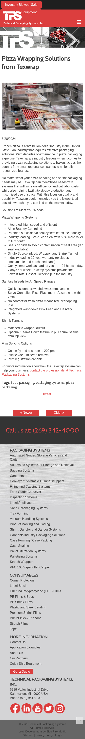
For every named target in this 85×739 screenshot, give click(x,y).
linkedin (26, 708)
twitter (48, 708)
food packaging (22, 382)
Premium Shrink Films (25, 612)
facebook (15, 708)
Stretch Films (19, 623)
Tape (13, 629)
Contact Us (18, 642)
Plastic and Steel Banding (28, 607)
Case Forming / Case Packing (31, 540)
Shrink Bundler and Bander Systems (35, 529)
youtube (37, 708)
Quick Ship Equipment (25, 663)
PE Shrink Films (21, 602)
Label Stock (18, 585)
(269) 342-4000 (56, 430)
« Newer (26, 412)
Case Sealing (19, 545)
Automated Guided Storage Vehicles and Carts (38, 457)
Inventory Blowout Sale (21, 4)
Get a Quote (21, 671)
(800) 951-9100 (31, 698)
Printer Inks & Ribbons (25, 618)
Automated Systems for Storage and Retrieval (42, 465)
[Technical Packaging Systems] (24, 18)
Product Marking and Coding (30, 524)
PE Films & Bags (22, 596)
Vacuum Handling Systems (29, 518)
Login (58, 735)
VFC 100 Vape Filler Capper (30, 567)
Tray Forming (19, 513)
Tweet (46, 394)
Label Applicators (22, 502)
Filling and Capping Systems (30, 486)
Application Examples (25, 647)
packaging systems (50, 382)
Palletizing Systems (24, 556)
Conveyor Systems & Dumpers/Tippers (37, 481)
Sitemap (28, 735)
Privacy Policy (44, 735)
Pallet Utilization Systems (28, 551)
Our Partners (19, 658)
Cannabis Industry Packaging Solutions (37, 535)
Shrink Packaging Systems (29, 508)
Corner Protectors (22, 580)
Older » (59, 412)
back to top (79, 720)
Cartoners (17, 475)
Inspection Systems (23, 497)
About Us (16, 653)
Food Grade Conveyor (25, 492)
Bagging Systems (22, 470)
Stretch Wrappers (22, 561)
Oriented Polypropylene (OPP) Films (35, 591)
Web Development (30, 731)
